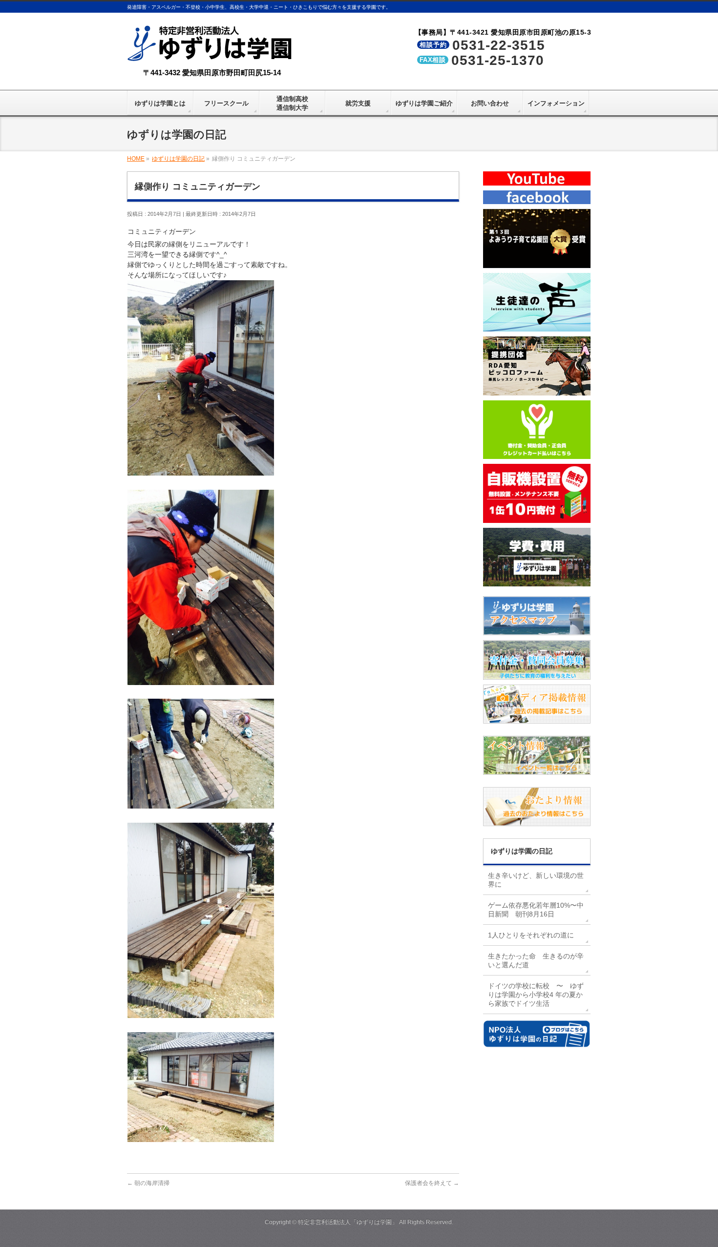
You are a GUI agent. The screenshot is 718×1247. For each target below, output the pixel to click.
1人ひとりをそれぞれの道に (531, 935)
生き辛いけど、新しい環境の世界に (536, 880)
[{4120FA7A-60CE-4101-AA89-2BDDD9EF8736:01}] (200, 1137)
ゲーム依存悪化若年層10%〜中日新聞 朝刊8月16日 (536, 909)
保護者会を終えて (432, 1183)
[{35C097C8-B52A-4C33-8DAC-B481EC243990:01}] (200, 1013)
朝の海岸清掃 (148, 1183)
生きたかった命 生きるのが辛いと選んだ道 (536, 960)
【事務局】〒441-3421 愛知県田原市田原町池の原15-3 (503, 32)
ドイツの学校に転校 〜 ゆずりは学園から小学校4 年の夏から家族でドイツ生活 (536, 994)
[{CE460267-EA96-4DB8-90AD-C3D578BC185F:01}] (200, 470)
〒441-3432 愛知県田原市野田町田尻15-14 (212, 72)
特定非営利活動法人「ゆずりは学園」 (348, 1222)
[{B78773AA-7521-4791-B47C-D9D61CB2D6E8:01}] (200, 803)
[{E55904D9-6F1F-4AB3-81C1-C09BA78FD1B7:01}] (200, 680)
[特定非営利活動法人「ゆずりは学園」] (211, 54)
